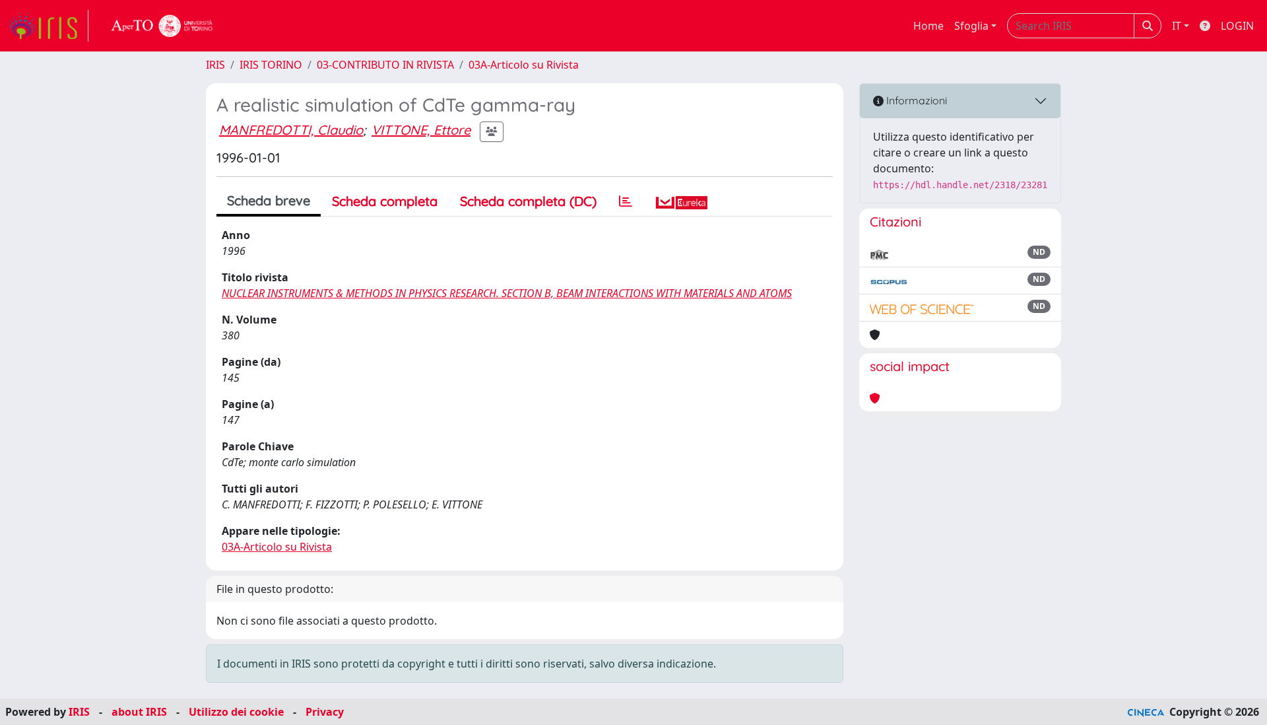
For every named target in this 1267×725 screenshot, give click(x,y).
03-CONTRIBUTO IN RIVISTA (385, 64)
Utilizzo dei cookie (236, 712)
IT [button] (1176, 25)
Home (928, 25)
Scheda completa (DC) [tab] (528, 201)
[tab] (625, 201)
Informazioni (915, 100)
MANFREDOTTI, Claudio (291, 129)
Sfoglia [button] (971, 25)
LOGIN (1237, 25)
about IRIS (139, 712)
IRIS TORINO (271, 64)
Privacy (325, 712)
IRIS (215, 64)
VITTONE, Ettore (421, 129)
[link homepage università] (162, 26)
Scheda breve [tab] (268, 200)
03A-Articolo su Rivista (524, 64)
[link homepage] (48, 26)
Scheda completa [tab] (385, 201)
